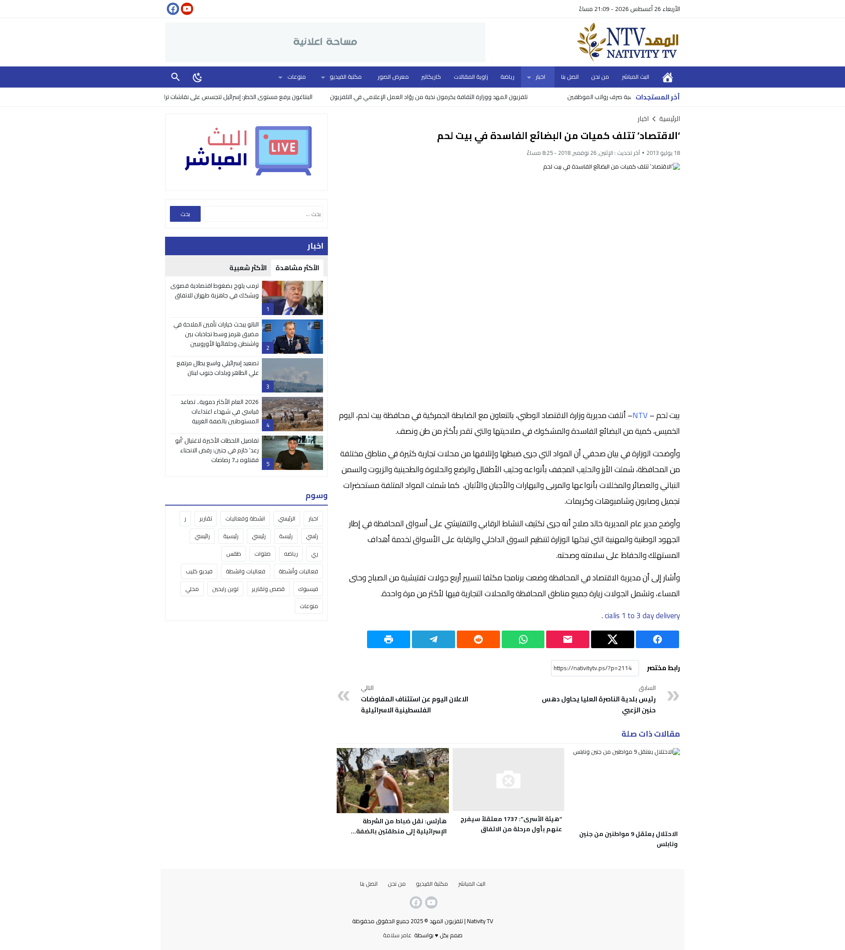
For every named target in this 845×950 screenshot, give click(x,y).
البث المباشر (635, 76)
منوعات (296, 76)
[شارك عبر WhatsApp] (523, 639)
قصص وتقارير (268, 588)
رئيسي (259, 536)
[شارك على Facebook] (657, 639)
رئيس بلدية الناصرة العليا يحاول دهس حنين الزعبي (599, 699)
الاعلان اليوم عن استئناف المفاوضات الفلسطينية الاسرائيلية (414, 699)
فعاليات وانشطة (245, 571)
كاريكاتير (431, 76)
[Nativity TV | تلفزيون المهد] (582, 42)
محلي (192, 588)
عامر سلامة (397, 935)
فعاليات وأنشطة (298, 571)
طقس (233, 553)
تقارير (205, 518)
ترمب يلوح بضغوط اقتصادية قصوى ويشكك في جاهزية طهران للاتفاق (214, 290)
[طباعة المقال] (388, 639)
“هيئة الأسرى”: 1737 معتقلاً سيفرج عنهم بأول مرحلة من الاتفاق (511, 824)
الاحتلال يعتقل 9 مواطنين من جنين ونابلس (628, 839)
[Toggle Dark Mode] (197, 77)
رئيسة (286, 536)
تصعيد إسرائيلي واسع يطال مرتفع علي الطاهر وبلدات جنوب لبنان (217, 367)
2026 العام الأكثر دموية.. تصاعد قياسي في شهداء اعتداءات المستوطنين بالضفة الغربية (219, 411)
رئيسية (231, 536)
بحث (175, 76)
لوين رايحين (225, 588)
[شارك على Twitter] (612, 639)
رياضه (291, 553)
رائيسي (202, 536)
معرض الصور (393, 76)
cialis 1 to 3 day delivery (641, 616)
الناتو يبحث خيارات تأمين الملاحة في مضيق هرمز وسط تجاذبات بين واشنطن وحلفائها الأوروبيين (216, 334)
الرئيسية (668, 77)
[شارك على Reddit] (478, 639)
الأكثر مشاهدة (297, 267)
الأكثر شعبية (248, 267)
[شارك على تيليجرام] (433, 639)
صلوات (262, 553)
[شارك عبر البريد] (567, 639)
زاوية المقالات (471, 76)
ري (314, 553)
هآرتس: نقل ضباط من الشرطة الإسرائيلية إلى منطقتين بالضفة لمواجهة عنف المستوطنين (401, 831)
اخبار (540, 76)
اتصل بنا (570, 76)
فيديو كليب (199, 571)
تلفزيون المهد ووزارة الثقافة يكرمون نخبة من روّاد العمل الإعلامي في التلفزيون (455, 97)
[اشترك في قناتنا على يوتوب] (186, 9)
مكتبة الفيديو (346, 76)
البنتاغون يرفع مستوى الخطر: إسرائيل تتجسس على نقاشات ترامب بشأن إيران (247, 97)
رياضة (507, 76)
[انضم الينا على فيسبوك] (172, 9)
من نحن (600, 76)
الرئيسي (286, 518)
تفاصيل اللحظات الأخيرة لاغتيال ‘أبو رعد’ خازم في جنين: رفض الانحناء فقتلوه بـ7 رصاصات (217, 450)
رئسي (312, 536)
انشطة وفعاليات (245, 518)
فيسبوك (308, 588)
